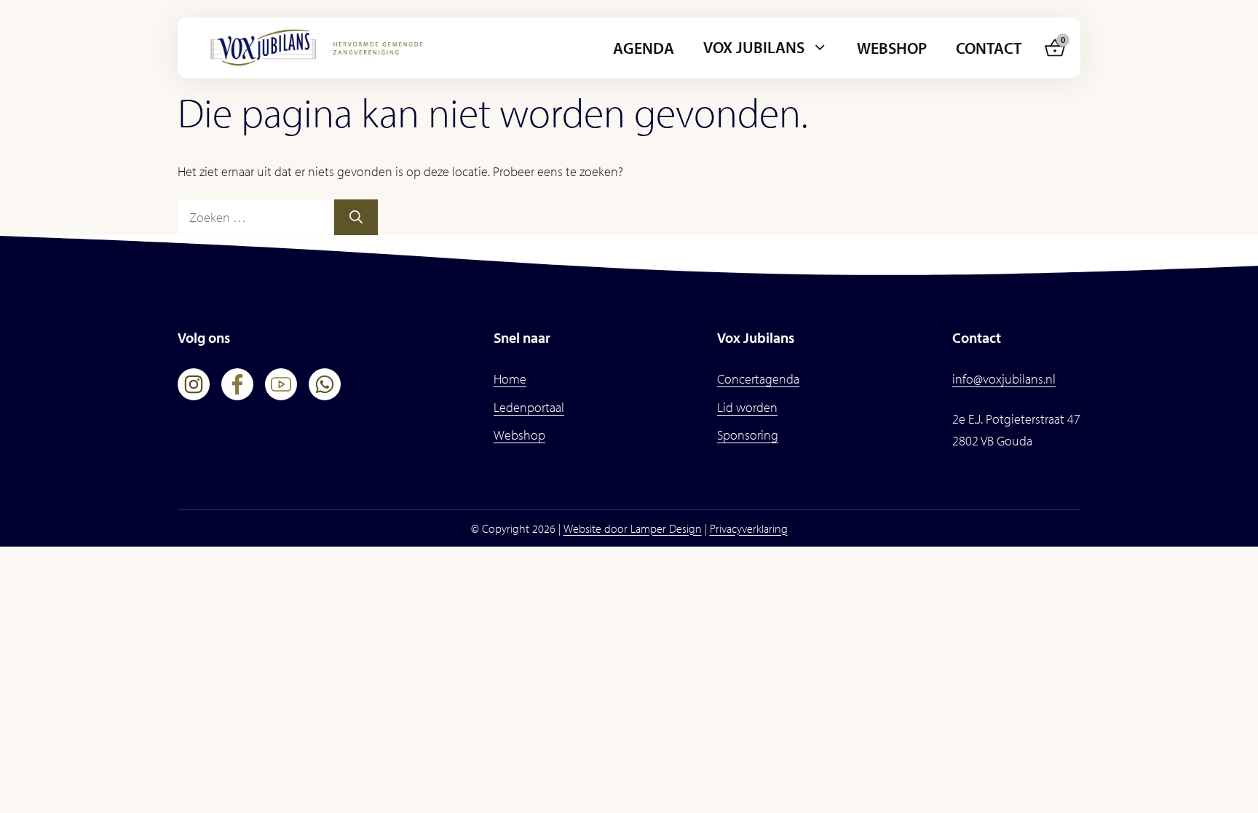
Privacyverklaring (749, 528)
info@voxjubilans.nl (1004, 378)
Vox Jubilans (753, 47)
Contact (989, 48)
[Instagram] (194, 384)
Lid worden (747, 407)
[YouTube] (281, 384)
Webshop (892, 48)
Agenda (643, 48)
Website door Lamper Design (632, 528)
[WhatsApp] (325, 384)
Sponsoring (747, 435)
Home (510, 378)
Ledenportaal (529, 407)
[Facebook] (237, 384)
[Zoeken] (356, 217)
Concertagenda (758, 378)
